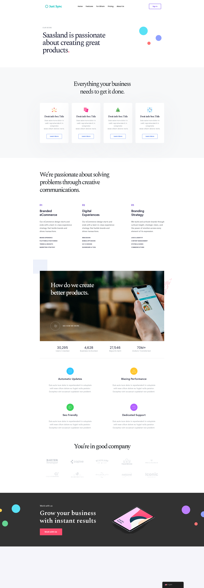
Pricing (110, 6)
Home (80, 6)
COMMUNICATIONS (137, 247)
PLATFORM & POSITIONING (48, 241)
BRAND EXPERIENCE (46, 238)
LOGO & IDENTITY (137, 238)
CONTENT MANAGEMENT (139, 241)
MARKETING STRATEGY (47, 247)
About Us (120, 6)
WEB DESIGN (86, 238)
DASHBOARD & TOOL (89, 247)
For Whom (100, 6)
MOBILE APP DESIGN (88, 241)
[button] (51, 531)
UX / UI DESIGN (87, 244)
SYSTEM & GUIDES (137, 244)
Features (89, 6)
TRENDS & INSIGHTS (46, 244)
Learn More (54, 136)
